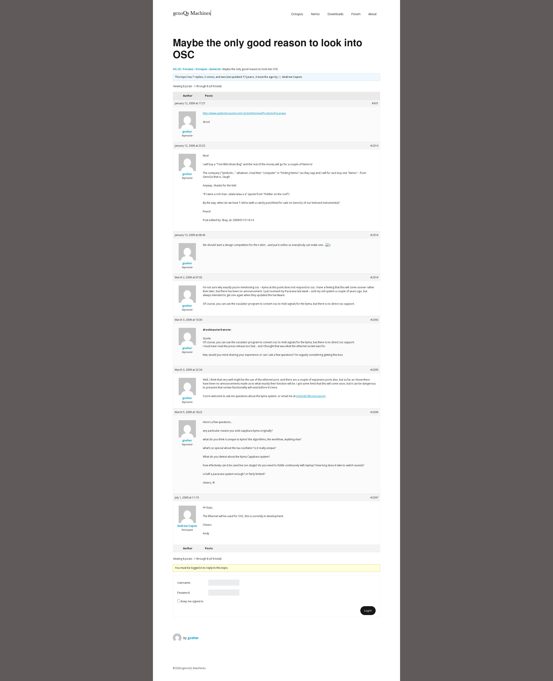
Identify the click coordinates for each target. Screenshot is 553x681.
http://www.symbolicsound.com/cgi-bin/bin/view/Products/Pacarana (244, 113)
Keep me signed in (192, 601)
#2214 (374, 145)
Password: (183, 592)
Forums (188, 69)
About (372, 14)
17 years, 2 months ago (258, 77)
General (214, 69)
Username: (184, 583)
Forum (356, 14)
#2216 (374, 235)
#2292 (374, 320)
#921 (375, 103)
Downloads (335, 14)
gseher (193, 638)
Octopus (297, 14)
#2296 (374, 412)
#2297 (374, 497)
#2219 (374, 277)
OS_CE (177, 69)
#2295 (374, 370)
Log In (368, 610)
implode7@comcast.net (310, 396)
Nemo (315, 14)
